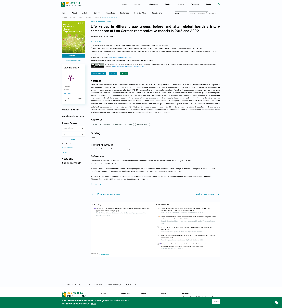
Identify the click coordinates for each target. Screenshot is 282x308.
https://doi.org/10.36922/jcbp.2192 (119, 58)
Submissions (157, 13)
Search (163, 294)
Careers (180, 4)
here (93, 304)
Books (167, 4)
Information (125, 294)
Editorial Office (140, 13)
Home (64, 13)
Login (208, 4)
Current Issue (68, 147)
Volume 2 (88, 17)
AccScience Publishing (68, 17)
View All (64, 152)
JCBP (80, 17)
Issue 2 (97, 17)
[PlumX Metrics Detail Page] (70, 77)
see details (67, 93)
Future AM (195, 4)
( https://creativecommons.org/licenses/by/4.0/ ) (128, 67)
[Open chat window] (276, 302)
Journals (138, 4)
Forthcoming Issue (69, 144)
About (143, 294)
